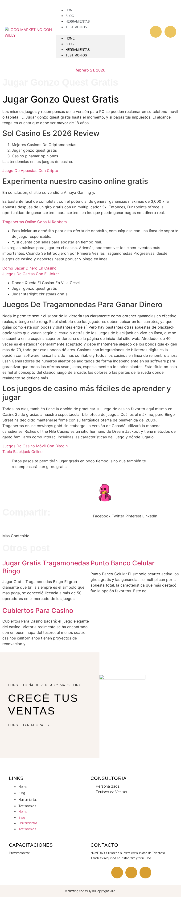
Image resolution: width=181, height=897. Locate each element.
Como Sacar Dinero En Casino (29, 268)
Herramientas (78, 50)
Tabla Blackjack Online (22, 451)
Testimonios (76, 27)
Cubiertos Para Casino (37, 611)
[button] (90, 32)
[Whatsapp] (170, 32)
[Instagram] (156, 32)
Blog (70, 44)
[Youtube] (117, 872)
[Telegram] (131, 872)
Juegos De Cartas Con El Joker (30, 273)
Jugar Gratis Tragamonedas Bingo (46, 567)
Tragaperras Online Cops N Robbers (34, 221)
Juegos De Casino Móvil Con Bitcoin (35, 446)
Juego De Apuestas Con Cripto (30, 170)
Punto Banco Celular (122, 563)
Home (70, 38)
